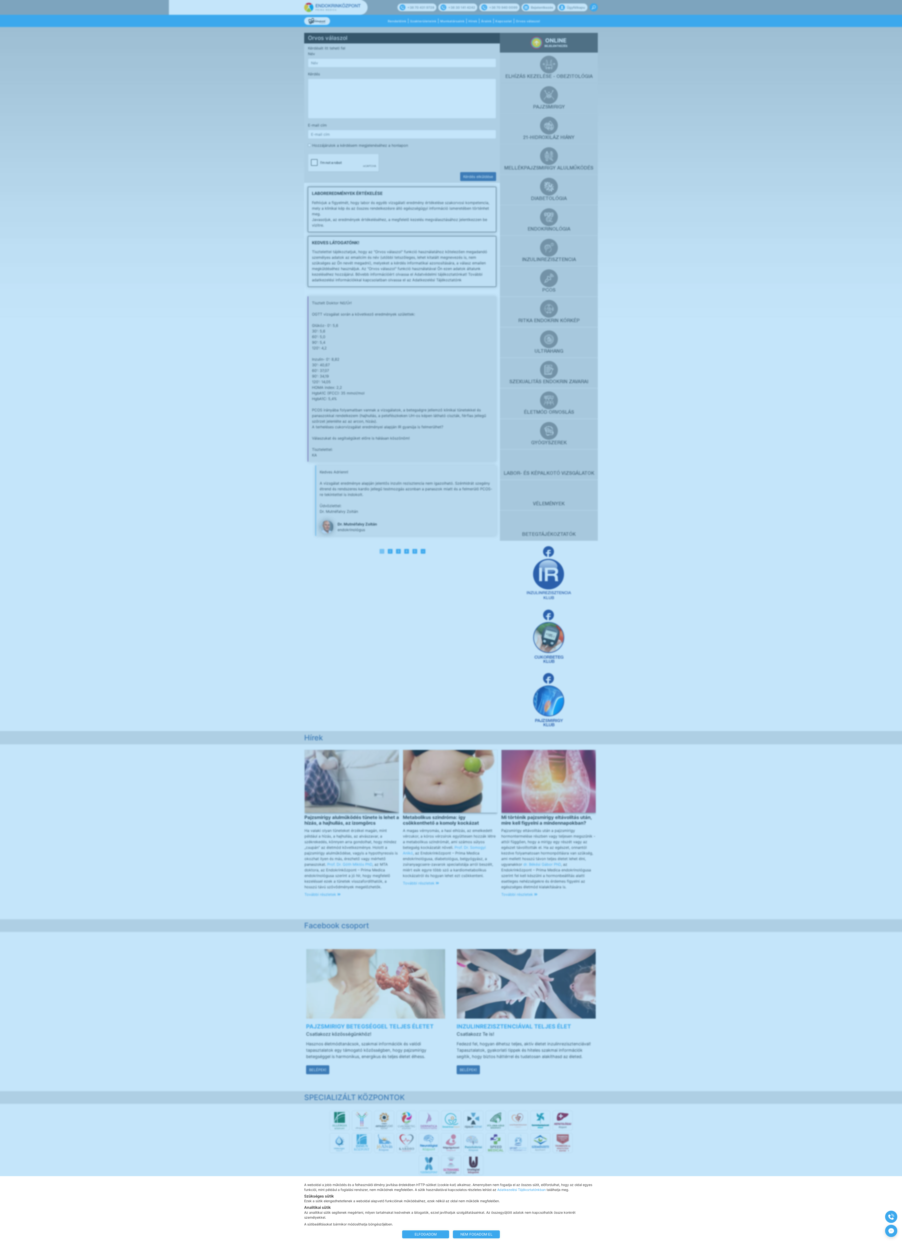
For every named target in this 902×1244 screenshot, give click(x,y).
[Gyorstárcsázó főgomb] (891, 1217)
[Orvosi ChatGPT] (891, 1231)
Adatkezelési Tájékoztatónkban (521, 1190)
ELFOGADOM (426, 1234)
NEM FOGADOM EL (476, 1234)
